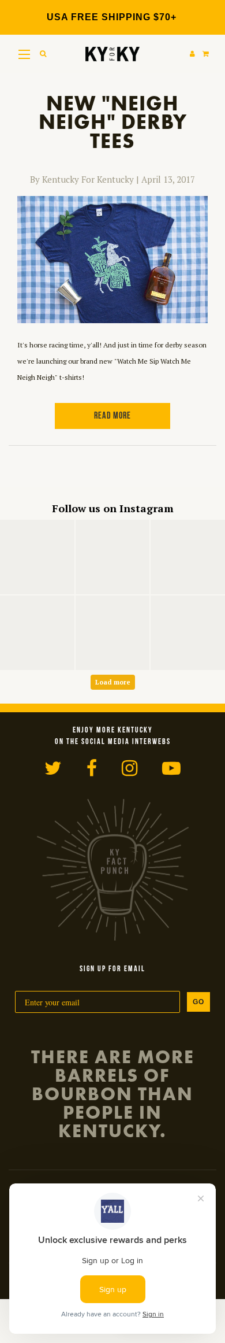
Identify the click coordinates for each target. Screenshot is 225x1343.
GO (198, 1002)
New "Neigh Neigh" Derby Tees (113, 122)
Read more (112, 416)
